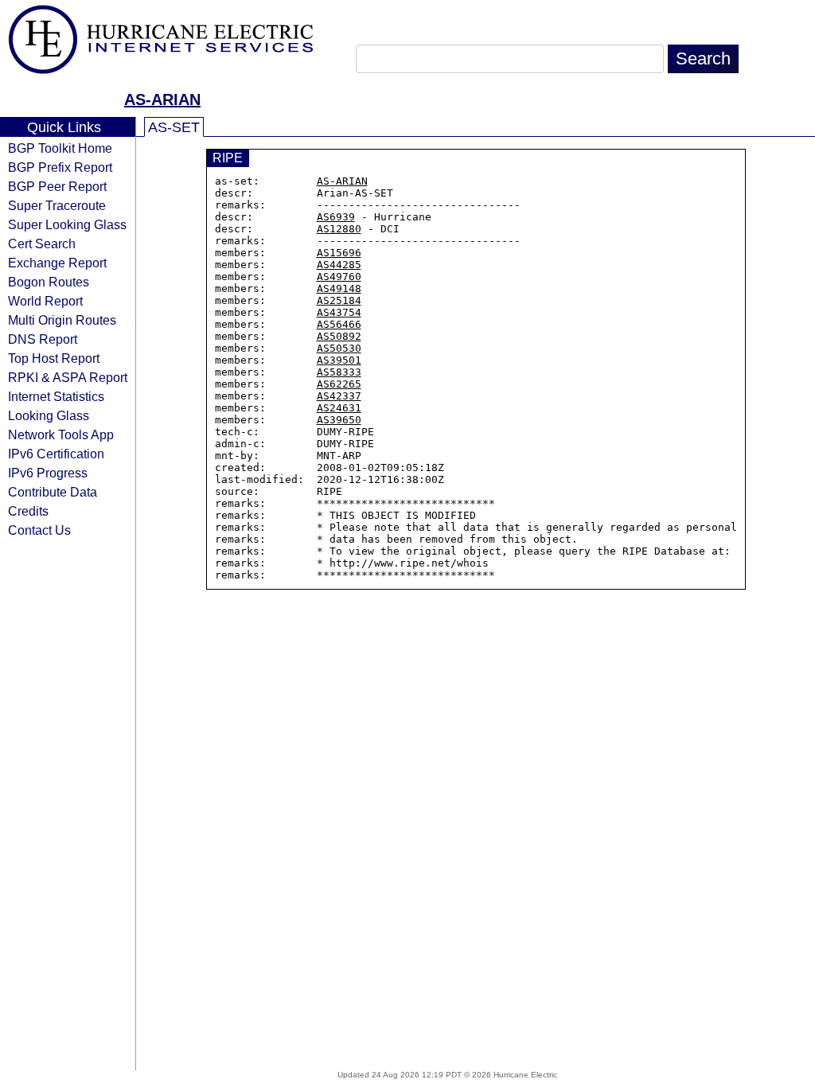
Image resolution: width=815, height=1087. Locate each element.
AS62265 (339, 384)
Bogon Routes (48, 282)
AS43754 (339, 312)
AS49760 (339, 276)
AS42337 (339, 396)
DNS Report (42, 339)
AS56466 (339, 324)
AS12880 (339, 229)
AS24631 (339, 408)
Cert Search (42, 243)
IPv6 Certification (56, 453)
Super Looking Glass (67, 224)
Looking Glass (48, 415)
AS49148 (339, 288)
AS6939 (336, 217)
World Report (45, 301)
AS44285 (339, 265)
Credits (28, 511)
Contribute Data (52, 492)
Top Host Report (53, 358)
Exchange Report (57, 262)
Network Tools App (61, 434)
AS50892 (339, 336)
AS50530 (339, 348)
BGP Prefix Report (60, 167)
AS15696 (339, 253)
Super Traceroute (57, 205)
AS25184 (339, 300)
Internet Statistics (56, 396)
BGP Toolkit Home (60, 148)
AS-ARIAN (162, 99)
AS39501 (339, 360)
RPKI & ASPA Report (67, 377)
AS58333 (339, 372)
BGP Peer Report (57, 186)
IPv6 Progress (48, 473)
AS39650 (339, 420)
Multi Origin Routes (62, 320)
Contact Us (39, 530)
